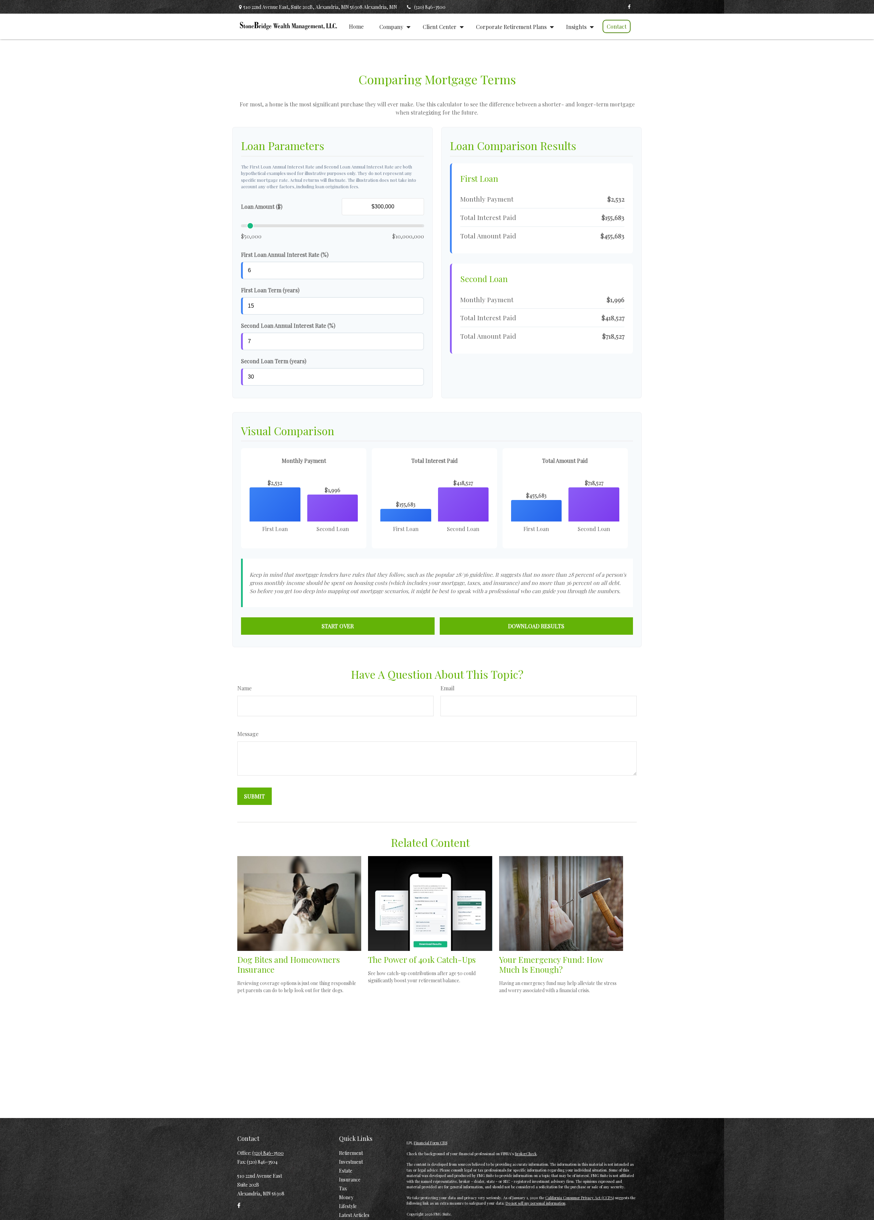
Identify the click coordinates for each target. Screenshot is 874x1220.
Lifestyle (348, 1206)
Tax (343, 1188)
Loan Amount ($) (261, 206)
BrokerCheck (526, 1153)
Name (244, 688)
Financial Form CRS (430, 1142)
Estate (345, 1170)
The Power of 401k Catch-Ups (422, 959)
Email (447, 688)
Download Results (536, 626)
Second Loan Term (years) (273, 361)
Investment (351, 1162)
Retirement (351, 1153)
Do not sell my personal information (535, 1203)
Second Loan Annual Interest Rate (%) (288, 325)
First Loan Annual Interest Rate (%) (284, 254)
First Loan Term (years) (270, 290)
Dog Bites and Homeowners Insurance (288, 964)
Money (346, 1197)
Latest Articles (354, 1215)
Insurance (350, 1179)
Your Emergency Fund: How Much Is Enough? (551, 964)
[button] (356, 26)
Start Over (338, 626)
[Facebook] (629, 7)
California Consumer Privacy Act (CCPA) (579, 1197)
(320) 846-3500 (430, 7)
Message (247, 733)
